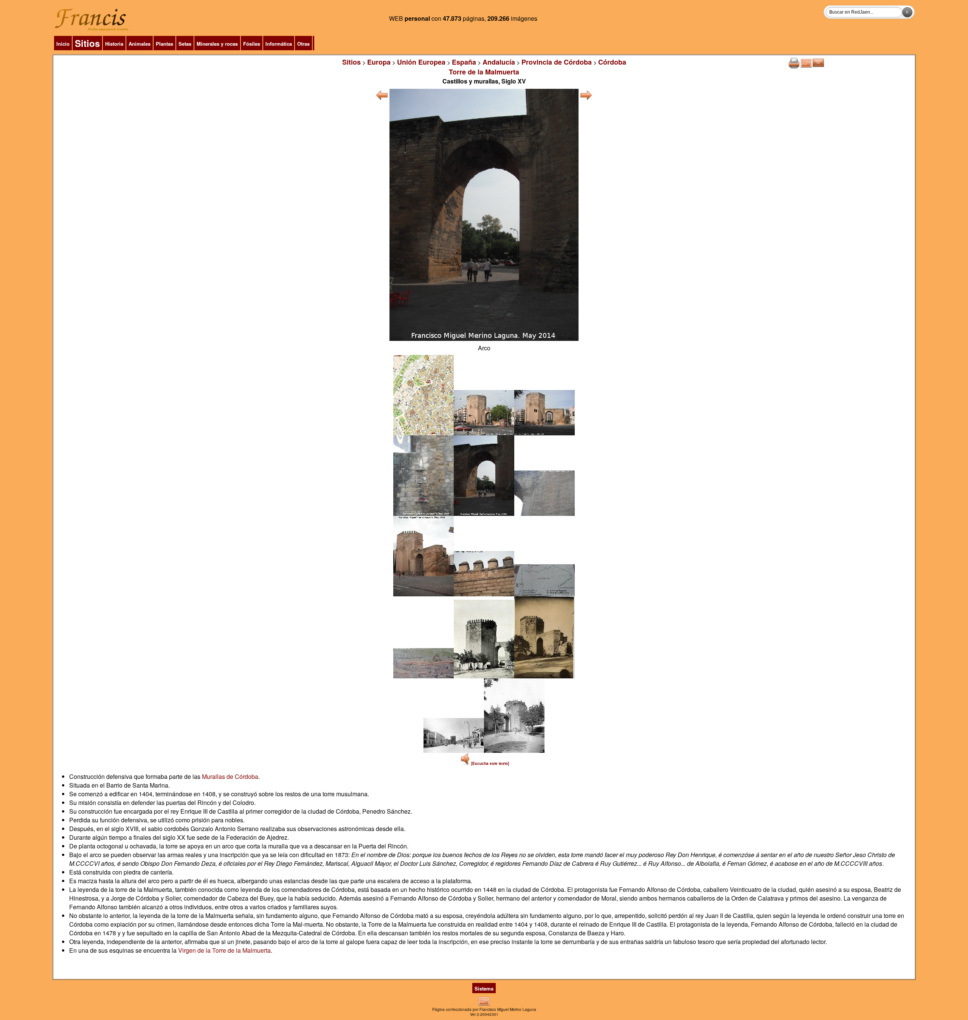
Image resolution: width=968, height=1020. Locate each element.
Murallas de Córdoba (230, 776)
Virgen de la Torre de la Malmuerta (224, 950)
